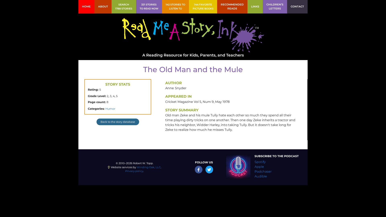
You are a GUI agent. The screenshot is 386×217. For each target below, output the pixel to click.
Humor (110, 109)
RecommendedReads (232, 6)
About (103, 6)
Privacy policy (134, 171)
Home (86, 6)
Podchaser (263, 171)
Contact (297, 6)
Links (255, 6)
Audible (261, 176)
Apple (259, 167)
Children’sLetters (274, 6)
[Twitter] (209, 169)
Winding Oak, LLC (149, 167)
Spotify (260, 162)
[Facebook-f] (198, 169)
